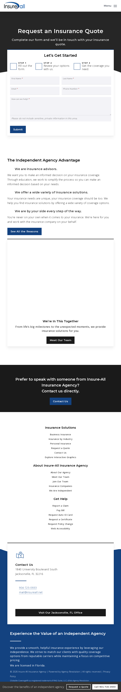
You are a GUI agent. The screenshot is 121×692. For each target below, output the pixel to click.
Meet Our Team (60, 476)
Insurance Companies (60, 486)
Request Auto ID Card (61, 514)
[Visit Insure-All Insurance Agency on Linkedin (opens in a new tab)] (18, 600)
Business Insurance (60, 434)
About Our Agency (61, 472)
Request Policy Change (60, 523)
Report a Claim (60, 505)
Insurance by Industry (61, 438)
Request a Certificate (60, 519)
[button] (110, 5)
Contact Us (60, 452)
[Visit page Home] (14, 6)
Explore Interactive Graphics (60, 457)
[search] (99, 6)
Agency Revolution (70, 671)
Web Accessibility (60, 528)
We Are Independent (60, 490)
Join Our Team (60, 481)
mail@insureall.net (31, 592)
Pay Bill (60, 510)
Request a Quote (60, 448)
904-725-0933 (28, 587)
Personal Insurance (60, 443)
